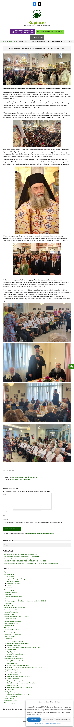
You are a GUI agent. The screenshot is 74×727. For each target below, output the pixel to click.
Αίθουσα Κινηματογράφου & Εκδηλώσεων (19, 687)
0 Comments (10, 470)
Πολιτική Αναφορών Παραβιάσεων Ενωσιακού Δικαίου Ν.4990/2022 (25, 601)
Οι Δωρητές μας (9, 590)
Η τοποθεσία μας (9, 605)
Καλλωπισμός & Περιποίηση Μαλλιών (18, 665)
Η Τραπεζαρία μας (12, 685)
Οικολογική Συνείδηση (13, 583)
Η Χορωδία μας (10, 692)
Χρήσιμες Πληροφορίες (11, 612)
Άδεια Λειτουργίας (9, 703)
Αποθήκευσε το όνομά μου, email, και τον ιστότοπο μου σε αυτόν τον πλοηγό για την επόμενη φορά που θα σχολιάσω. (33, 522)
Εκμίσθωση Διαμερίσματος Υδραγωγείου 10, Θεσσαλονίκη (21, 556)
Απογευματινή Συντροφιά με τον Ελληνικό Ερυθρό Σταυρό (24, 667)
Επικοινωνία (7, 594)
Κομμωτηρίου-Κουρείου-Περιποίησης (18, 643)
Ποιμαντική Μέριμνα (11, 670)
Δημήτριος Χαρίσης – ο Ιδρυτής (16, 579)
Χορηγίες (6, 627)
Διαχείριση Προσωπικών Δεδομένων (53, 723)
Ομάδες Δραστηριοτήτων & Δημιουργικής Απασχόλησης (23, 647)
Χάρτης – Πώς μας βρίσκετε (13, 596)
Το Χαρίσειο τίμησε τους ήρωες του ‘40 (24, 477)
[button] (70, 702)
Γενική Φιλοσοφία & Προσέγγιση (16, 661)
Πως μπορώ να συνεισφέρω (12, 634)
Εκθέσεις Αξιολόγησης (10, 696)
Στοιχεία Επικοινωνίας (11, 599)
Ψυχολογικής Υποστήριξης (15, 641)
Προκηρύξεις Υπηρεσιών (11, 632)
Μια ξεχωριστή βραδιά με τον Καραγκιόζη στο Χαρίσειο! (21, 554)
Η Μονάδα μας (9, 574)
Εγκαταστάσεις (8, 588)
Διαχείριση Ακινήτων (13, 581)
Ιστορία (9, 585)
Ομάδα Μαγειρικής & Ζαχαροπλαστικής (17, 694)
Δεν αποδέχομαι (48, 719)
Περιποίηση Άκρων (12, 663)
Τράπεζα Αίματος (10, 618)
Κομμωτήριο (10, 689)
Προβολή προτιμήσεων (63, 719)
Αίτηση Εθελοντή (9, 625)
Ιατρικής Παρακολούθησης (15, 654)
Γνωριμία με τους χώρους (13, 672)
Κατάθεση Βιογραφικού (11, 623)
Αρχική (6, 572)
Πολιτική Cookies (38, 723)
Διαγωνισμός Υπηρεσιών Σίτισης (20, 479)
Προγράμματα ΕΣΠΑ (10, 592)
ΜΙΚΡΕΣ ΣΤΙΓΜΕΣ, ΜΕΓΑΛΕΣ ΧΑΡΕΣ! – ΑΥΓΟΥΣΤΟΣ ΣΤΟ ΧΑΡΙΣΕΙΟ (25, 561)
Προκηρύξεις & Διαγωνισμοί (12, 621)
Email (4, 515)
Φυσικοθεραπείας (12, 656)
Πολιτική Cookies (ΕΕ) (10, 610)
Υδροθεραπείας (11, 652)
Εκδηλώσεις (7, 603)
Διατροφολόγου (11, 649)
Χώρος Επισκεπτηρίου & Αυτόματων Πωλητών (21, 683)
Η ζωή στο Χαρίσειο (10, 636)
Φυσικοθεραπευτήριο (13, 678)
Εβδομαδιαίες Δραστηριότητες (14, 658)
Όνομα (5, 512)
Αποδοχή (34, 719)
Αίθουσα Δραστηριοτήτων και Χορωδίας (19, 676)
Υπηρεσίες (8, 638)
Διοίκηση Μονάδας (9, 698)
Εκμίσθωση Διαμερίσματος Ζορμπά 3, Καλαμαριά (19, 559)
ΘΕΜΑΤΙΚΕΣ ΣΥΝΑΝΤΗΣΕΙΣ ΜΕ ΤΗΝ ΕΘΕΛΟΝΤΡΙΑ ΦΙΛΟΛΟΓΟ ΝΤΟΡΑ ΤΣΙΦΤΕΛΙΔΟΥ (31, 563)
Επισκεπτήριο (9, 614)
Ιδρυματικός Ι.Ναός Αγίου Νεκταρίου (17, 681)
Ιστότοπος (5, 519)
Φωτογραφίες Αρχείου (10, 700)
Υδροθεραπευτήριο (12, 674)
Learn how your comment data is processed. (40, 533)
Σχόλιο (5, 494)
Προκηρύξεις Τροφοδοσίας (12, 630)
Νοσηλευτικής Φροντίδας (14, 645)
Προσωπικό (10, 576)
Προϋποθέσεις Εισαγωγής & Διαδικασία (17, 616)
